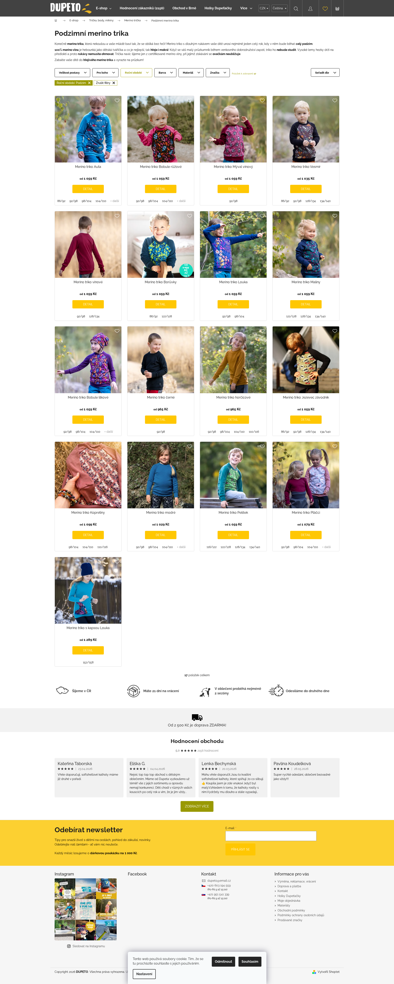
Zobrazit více (197, 806)
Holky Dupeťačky (289, 896)
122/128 (167, 316)
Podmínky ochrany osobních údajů (301, 915)
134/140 (325, 201)
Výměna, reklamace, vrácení (297, 881)
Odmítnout (223, 962)
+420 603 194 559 (219, 885)
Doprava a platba (289, 886)
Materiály (284, 905)
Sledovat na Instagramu (89, 946)
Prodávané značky (290, 920)
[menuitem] (104, 8)
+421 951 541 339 (218, 894)
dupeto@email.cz (219, 880)
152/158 (88, 662)
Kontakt (283, 891)
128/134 (310, 201)
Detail (88, 189)
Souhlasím (250, 962)
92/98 (73, 201)
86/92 (61, 201)
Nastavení (144, 974)
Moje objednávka (289, 900)
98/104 (86, 201)
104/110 (101, 201)
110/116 (254, 431)
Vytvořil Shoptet (329, 971)
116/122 (212, 547)
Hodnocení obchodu (197, 741)
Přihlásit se (240, 849)
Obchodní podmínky (291, 910)
